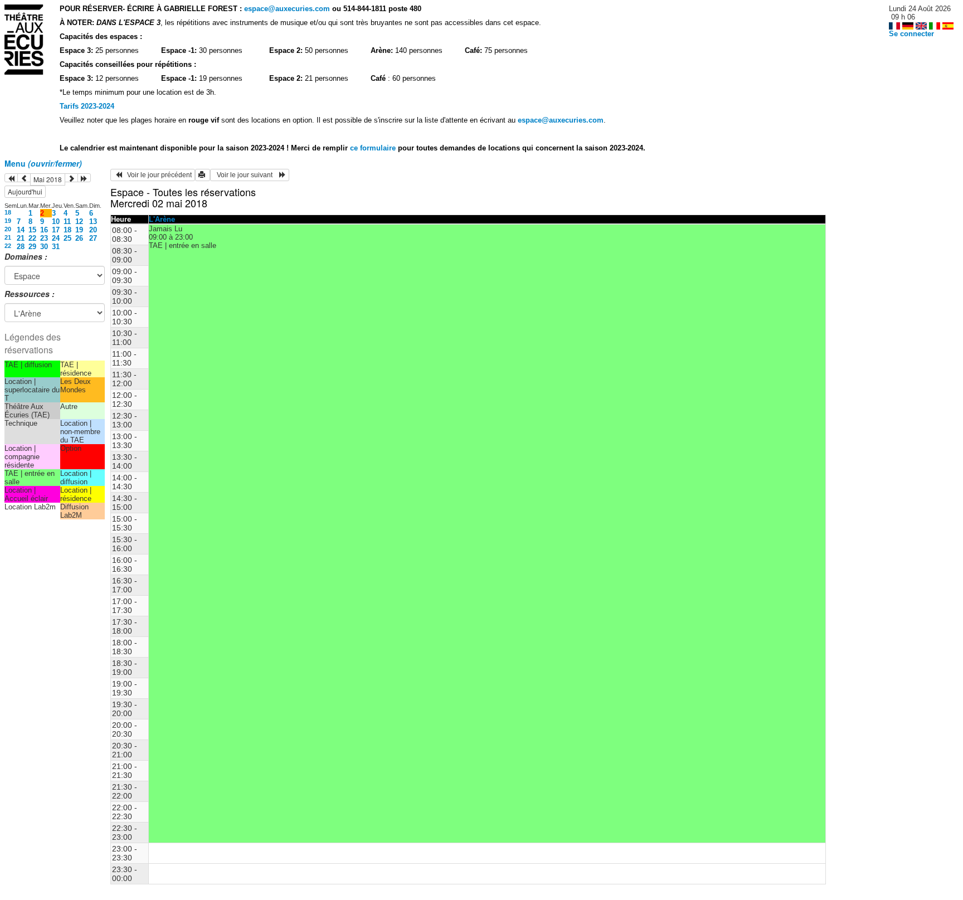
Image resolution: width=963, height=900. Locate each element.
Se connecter (911, 34)
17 (56, 230)
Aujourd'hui (25, 191)
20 (7, 229)
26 (79, 238)
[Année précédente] (11, 177)
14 (21, 230)
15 (32, 230)
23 (44, 238)
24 (56, 238)
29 (32, 246)
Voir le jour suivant (246, 175)
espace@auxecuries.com (287, 8)
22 (32, 238)
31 (56, 246)
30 (44, 246)
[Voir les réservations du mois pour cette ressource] (24, 177)
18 (7, 212)
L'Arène (162, 219)
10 (56, 221)
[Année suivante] (84, 177)
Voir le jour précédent (157, 175)
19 (7, 220)
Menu (43, 163)
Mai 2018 (47, 179)
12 (79, 221)
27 (93, 238)
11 (67, 221)
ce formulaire (374, 148)
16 (44, 230)
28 (21, 246)
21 (7, 237)
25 (67, 238)
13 (93, 221)
